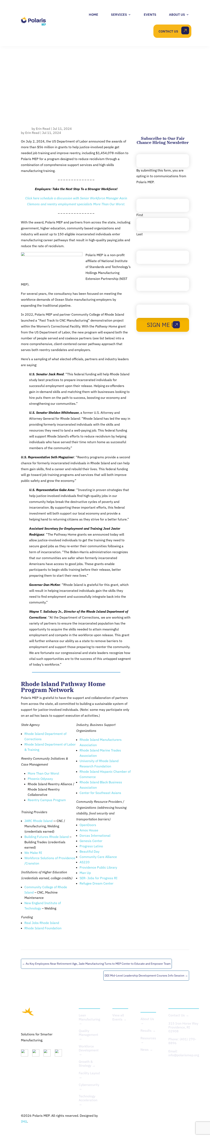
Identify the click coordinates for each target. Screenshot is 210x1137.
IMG (24, 1121)
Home (93, 14)
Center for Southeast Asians (100, 793)
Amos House (89, 830)
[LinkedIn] (26, 1053)
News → (146, 1049)
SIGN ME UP (163, 325)
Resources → (148, 1040)
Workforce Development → (89, 1050)
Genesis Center (91, 841)
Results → (148, 1030)
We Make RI (33, 853)
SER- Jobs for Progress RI (98, 878)
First (139, 215)
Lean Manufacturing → (89, 1019)
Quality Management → (88, 1035)
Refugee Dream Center (96, 883)
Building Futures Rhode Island (46, 837)
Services (119, 14)
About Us (177, 14)
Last (139, 234)
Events (150, 14)
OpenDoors (88, 825)
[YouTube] (48, 1053)
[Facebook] (60, 1053)
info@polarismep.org (183, 1055)
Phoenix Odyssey (40, 779)
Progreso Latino (91, 846)
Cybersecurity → (89, 1087)
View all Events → (119, 1017)
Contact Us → (178, 1015)
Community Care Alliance (98, 857)
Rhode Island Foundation (43, 928)
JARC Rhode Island (38, 821)
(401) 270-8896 (182, 1041)
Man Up (85, 873)
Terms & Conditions (174, 1115)
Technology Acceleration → (88, 1100)
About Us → (147, 1021)
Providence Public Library (98, 867)
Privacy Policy (144, 1115)
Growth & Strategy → (87, 1063)
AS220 (85, 862)
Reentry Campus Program (47, 800)
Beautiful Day (89, 851)
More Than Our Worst (43, 773)
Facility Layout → (89, 1075)
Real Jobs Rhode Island (41, 923)
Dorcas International (95, 835)
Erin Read (43, 129)
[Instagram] (37, 1053)
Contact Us (168, 31)
